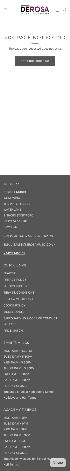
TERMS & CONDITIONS (19, 292)
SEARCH (9, 273)
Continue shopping (35, 61)
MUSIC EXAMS (14, 312)
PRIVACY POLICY (15, 279)
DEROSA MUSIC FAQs (18, 299)
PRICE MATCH (13, 330)
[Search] (64, 10)
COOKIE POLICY (14, 305)
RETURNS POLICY (16, 286)
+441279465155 (14, 253)
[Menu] (5, 10)
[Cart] (58, 10)
